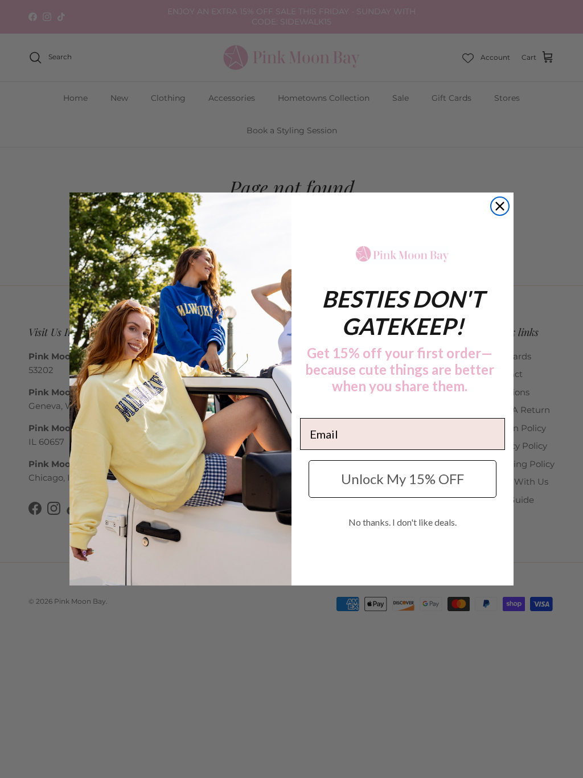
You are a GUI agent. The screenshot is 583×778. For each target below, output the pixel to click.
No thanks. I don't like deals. (402, 522)
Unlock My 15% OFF (402, 478)
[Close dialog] (500, 206)
